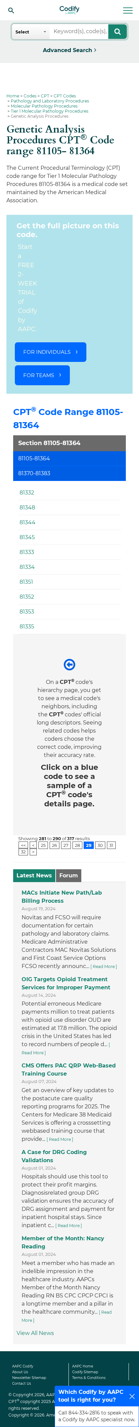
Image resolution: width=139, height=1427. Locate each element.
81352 (27, 597)
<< (23, 845)
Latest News (34, 875)
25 (43, 845)
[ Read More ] (103, 966)
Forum (68, 875)
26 (54, 845)
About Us (20, 1372)
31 (111, 845)
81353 (27, 611)
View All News (35, 1333)
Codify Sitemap (85, 1372)
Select (22, 31)
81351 (26, 582)
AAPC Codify (22, 1366)
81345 (27, 537)
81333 (27, 552)
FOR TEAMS (38, 375)
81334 (27, 567)
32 (23, 851)
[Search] (11, 10)
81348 (27, 507)
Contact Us (21, 1383)
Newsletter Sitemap (29, 1378)
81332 (27, 492)
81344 (27, 522)
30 (100, 845)
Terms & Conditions (89, 1378)
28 (77, 845)
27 (65, 845)
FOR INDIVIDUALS (47, 352)
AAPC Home (82, 1366)
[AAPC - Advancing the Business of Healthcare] (69, 10)
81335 (27, 626)
